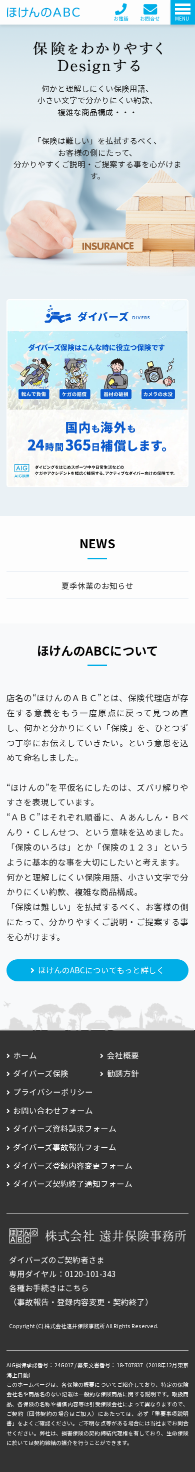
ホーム (25, 1055)
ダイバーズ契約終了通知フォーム (72, 1183)
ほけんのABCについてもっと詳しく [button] (101, 969)
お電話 (121, 18)
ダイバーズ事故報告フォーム (64, 1146)
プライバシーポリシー (53, 1091)
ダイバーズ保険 (40, 1073)
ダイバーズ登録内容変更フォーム (72, 1165)
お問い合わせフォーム (53, 1110)
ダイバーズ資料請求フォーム (64, 1128)
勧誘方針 (123, 1073)
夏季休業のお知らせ (98, 586)
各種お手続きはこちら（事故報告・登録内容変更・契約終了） (81, 1294)
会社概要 (123, 1055)
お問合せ (150, 18)
